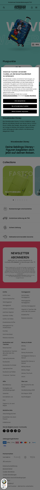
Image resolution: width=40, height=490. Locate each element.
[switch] (4, 487)
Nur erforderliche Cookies (20, 106)
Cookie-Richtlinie (30, 95)
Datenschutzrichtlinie (10, 95)
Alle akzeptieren (20, 101)
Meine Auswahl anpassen (20, 111)
